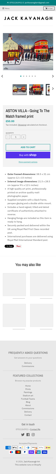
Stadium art (28, 395)
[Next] (53, 76)
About (28, 405)
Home (28, 386)
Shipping (22, 125)
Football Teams (28, 399)
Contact (28, 415)
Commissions (28, 366)
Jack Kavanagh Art (32, 461)
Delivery (28, 363)
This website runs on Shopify (28, 464)
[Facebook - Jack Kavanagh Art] (28, 434)
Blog (28, 402)
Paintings (28, 392)
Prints (28, 389)
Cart (50, 8)
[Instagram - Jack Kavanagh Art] (33, 434)
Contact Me (35, 429)
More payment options (28, 162)
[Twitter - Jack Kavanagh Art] (23, 434)
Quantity (10, 133)
